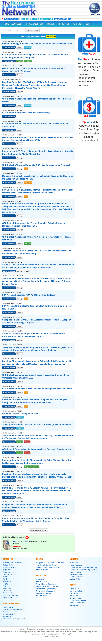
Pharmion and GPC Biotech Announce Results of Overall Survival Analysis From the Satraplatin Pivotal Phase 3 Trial (37, 152)
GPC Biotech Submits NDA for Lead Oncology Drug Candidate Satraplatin (37, 388)
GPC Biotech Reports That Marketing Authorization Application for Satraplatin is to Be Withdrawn (33, 70)
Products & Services (43, 593)
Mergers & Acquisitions (10, 595)
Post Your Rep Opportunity (12, 609)
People (4, 586)
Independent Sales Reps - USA (13, 619)
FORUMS (51, 24)
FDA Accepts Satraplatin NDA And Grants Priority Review (29, 295)
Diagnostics (6, 569)
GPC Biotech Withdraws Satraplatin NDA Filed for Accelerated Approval (36, 165)
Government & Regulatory (45, 591)
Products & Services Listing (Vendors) (83, 569)
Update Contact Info (77, 579)
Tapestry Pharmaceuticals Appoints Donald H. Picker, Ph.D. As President (36, 424)
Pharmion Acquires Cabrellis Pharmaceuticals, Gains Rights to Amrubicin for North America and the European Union (37, 461)
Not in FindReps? (8, 614)
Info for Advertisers (77, 602)
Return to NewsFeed (37, 530)
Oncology (5, 579)
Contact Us (74, 605)
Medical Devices (8, 565)
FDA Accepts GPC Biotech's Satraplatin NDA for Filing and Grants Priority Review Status (37, 307)
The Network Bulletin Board (46, 565)
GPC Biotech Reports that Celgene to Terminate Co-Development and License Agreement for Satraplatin (35, 56)
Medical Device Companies (46, 584)
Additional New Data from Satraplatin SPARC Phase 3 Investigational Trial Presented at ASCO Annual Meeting (36, 252)
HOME (6, 24)
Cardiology (6, 572)
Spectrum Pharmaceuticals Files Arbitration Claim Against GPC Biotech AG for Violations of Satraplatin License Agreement (37, 437)
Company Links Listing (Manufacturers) (84, 567)
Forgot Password (76, 565)
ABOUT (88, 24)
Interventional (7, 574)
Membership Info (76, 591)
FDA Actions (7, 590)
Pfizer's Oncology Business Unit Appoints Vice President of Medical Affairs (37, 43)
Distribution (6, 588)
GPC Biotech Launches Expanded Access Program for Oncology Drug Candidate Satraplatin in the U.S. (35, 376)
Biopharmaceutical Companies (47, 586)
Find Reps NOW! (8, 607)
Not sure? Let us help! (10, 612)
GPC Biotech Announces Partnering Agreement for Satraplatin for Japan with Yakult (36, 238)
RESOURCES (63, 24)
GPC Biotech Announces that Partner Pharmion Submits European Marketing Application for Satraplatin (33, 224)
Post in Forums (75, 572)
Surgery (5, 583)
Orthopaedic (6, 581)
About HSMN (74, 588)
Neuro (4, 576)
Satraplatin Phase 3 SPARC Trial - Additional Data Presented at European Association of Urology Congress (36, 321)
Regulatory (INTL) (8, 593)
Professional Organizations (46, 588)
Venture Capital (7, 597)
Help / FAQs (42, 581)
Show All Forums (42, 569)
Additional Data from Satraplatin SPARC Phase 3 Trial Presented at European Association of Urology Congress (33, 335)
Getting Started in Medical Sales (48, 567)
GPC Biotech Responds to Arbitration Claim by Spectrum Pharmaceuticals (37, 449)
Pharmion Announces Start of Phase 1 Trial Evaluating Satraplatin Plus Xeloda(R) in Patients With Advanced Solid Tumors (35, 520)
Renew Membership (77, 574)
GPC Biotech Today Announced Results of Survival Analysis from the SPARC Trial (35, 125)
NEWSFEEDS (16, 24)
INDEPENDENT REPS (10, 603)
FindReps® (40, 579)
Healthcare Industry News (11, 562)
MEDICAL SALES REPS (34, 24)
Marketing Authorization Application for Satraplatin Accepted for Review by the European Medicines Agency (37, 177)
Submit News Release (78, 600)
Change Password (76, 576)
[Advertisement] (60, 9)
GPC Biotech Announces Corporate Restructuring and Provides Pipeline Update (36, 100)
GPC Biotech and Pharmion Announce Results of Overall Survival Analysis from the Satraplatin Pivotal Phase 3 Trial (37, 139)
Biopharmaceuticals (9, 567)
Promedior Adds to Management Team (20, 413)
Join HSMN (6, 616)
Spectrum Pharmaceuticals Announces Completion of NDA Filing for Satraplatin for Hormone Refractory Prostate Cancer (34, 401)
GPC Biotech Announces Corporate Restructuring (26, 112)
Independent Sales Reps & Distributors (50, 562)
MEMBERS (77, 24)
